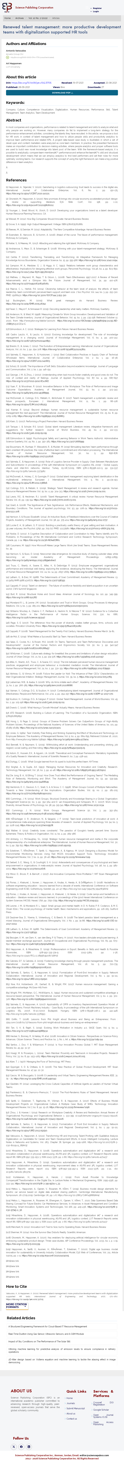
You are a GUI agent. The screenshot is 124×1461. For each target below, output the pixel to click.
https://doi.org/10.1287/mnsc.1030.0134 (84, 805)
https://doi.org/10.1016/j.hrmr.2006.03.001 (55, 500)
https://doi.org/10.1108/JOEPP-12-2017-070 (91, 694)
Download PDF (61, 92)
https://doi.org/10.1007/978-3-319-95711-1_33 (37, 1183)
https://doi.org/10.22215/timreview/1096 (69, 1107)
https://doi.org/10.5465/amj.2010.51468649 (27, 782)
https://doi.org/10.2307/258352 (49, 580)
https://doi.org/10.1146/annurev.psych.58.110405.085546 (34, 813)
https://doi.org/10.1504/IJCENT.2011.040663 (28, 361)
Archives (19, 18)
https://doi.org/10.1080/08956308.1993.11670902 (81, 770)
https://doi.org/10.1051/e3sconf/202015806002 (30, 205)
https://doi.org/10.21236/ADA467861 (41, 540)
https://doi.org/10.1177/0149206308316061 (27, 283)
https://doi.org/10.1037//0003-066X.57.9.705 (92, 528)
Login (96, 11)
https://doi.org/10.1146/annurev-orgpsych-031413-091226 (35, 1119)
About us (71, 1414)
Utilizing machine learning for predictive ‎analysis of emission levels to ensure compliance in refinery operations (62, 1350)
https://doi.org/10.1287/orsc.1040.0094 (98, 260)
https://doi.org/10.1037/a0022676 (28, 869)
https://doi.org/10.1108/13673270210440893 (28, 341)
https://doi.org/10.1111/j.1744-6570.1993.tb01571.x (30, 272)
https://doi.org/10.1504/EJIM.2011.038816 (26, 483)
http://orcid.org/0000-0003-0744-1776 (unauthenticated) (32, 57)
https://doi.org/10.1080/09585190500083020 (28, 967)
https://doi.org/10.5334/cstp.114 (87, 1039)
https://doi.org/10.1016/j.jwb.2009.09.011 (44, 702)
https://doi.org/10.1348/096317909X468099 (33, 944)
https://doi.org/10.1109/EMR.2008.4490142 (35, 1078)
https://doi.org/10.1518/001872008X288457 (27, 648)
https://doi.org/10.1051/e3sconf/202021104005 (45, 1255)
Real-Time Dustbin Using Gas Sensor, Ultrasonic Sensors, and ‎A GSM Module (46, 1334)
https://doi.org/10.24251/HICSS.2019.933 (78, 900)
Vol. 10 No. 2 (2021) (38, 18)
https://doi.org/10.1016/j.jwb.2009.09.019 (26, 433)
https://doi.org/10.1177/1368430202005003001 (64, 606)
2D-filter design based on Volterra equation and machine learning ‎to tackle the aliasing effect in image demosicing (62, 1361)
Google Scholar (101, 1410)
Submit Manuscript (76, 1408)
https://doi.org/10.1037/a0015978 (36, 825)
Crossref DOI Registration (103, 1403)
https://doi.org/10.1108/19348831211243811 (63, 349)
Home (8, 18)
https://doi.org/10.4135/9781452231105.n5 (64, 748)
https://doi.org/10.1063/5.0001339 (23, 1244)
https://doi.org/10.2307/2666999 (67, 441)
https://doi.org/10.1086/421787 (21, 597)
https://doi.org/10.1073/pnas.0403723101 (40, 728)
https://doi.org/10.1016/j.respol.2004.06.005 (63, 1056)
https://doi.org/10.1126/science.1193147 (25, 617)
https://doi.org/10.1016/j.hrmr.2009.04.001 (84, 491)
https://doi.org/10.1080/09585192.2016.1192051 (47, 845)
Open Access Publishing (103, 1423)
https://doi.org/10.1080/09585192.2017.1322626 (29, 456)
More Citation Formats (16, 1306)
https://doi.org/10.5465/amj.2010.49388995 (27, 393)
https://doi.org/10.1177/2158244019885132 (27, 1031)
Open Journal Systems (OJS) (103, 1416)
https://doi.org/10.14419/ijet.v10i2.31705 (31, 82)
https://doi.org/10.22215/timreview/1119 (70, 857)
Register (97, 8)
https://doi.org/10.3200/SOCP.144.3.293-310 (44, 295)
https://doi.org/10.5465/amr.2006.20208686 (50, 685)
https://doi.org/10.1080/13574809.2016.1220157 (80, 657)
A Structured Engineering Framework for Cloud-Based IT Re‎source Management (47, 1326)
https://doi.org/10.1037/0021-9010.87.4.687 (27, 381)
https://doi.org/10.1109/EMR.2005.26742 (26, 304)
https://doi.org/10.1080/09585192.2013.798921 (93, 572)
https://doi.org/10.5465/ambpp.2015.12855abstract (31, 560)
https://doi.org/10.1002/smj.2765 (95, 677)
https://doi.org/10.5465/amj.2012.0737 (88, 520)
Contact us (72, 1419)
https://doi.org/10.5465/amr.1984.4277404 (67, 739)
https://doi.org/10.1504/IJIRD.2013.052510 (26, 979)
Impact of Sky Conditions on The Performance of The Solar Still (39, 1341)
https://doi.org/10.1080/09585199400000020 (33, 999)
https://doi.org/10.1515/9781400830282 (61, 626)
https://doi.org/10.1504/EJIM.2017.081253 (26, 404)
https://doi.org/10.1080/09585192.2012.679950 (87, 668)
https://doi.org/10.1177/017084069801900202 (28, 793)
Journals (71, 1403)
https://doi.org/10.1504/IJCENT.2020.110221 (27, 193)
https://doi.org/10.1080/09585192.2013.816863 (41, 416)
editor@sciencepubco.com (94, 1455)
